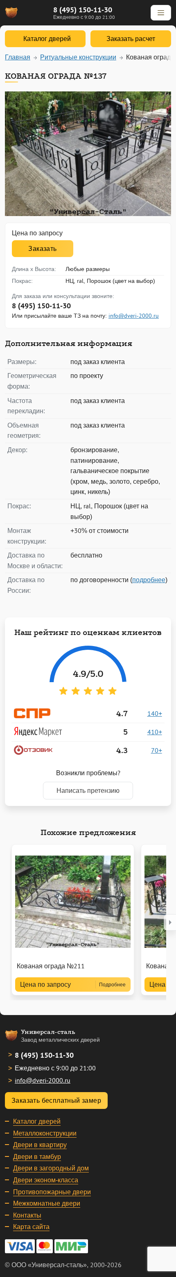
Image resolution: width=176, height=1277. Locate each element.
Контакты (27, 1215)
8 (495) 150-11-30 (82, 9)
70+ (156, 750)
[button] (170, 922)
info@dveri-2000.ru (133, 315)
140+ (154, 713)
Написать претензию (88, 790)
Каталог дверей (37, 1121)
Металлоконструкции (45, 1133)
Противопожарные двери (52, 1192)
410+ (154, 732)
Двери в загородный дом (51, 1168)
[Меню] (161, 12)
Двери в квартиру (40, 1144)
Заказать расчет (130, 38)
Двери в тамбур (37, 1156)
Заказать (42, 248)
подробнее (148, 580)
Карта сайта (31, 1226)
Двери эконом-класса (45, 1180)
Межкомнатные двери (46, 1203)
